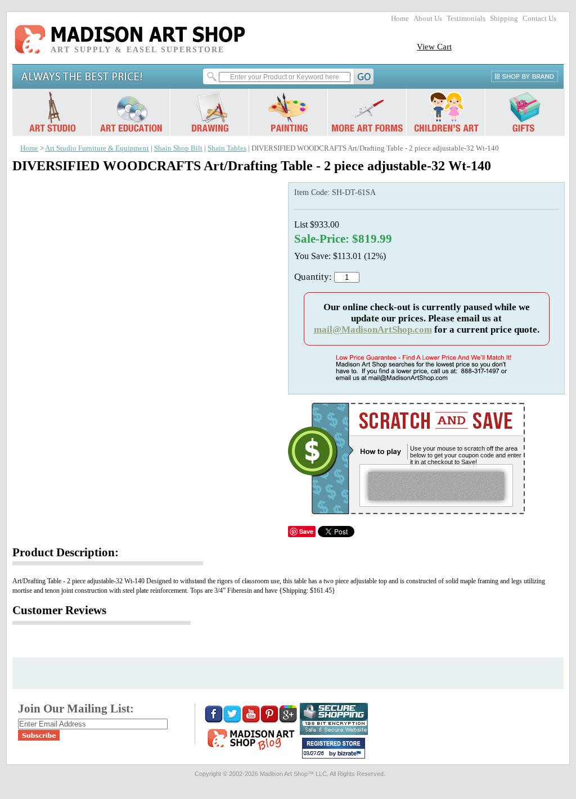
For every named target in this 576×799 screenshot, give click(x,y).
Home (400, 18)
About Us (427, 18)
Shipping (504, 18)
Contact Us (539, 18)
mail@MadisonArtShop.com (373, 329)
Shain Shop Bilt (178, 148)
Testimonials (466, 18)
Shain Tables (227, 148)
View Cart (434, 46)
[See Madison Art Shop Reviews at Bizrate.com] (333, 748)
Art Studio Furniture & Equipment (97, 148)
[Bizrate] (351, 754)
